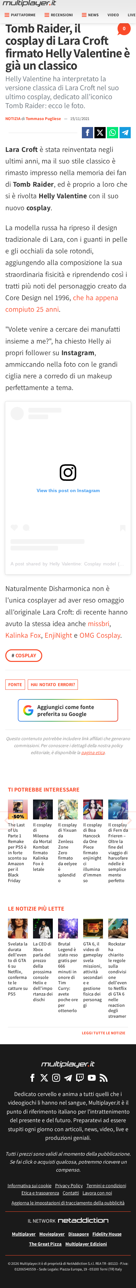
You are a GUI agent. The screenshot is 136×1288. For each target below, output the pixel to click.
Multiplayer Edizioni (86, 1244)
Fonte (15, 684)
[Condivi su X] (100, 132)
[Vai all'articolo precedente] (129, 820)
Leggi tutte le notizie (103, 1032)
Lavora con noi (97, 1193)
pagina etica (93, 752)
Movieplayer (52, 1234)
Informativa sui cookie (29, 1185)
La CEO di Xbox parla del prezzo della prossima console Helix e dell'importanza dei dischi (43, 971)
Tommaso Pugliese (44, 118)
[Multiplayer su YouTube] (92, 1077)
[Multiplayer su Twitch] (80, 1077)
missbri (98, 623)
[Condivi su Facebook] (87, 132)
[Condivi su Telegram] (125, 132)
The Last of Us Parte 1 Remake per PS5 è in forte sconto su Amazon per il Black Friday (17, 852)
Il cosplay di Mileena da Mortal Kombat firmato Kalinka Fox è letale (42, 847)
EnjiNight (58, 635)
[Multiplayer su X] (44, 1077)
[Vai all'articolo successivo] (6, 820)
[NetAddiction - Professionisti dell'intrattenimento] (83, 1221)
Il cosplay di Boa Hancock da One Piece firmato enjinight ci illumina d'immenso (92, 852)
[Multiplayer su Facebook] (32, 1077)
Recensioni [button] (62, 14)
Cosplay (24, 655)
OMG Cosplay (100, 635)
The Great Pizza (45, 1244)
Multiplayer (24, 1234)
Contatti (71, 1193)
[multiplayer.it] (68, 1064)
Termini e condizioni (106, 1185)
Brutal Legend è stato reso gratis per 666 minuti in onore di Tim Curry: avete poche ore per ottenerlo (68, 977)
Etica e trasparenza (40, 1193)
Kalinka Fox (23, 635)
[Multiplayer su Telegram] (68, 1077)
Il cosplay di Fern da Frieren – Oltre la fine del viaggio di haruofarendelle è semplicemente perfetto (118, 852)
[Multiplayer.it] (29, 3)
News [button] (93, 14)
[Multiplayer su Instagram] (56, 1077)
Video (113, 14)
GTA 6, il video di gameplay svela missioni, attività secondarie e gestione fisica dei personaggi (93, 974)
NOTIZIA (12, 118)
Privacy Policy (69, 1185)
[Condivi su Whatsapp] (112, 132)
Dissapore (78, 1234)
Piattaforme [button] (23, 14)
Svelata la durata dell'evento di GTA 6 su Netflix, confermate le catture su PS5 (18, 969)
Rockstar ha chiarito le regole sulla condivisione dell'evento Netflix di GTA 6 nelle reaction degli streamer (117, 980)
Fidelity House (106, 1234)
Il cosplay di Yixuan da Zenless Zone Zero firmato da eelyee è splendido (67, 852)
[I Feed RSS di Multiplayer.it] (104, 1077)
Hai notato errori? (53, 684)
